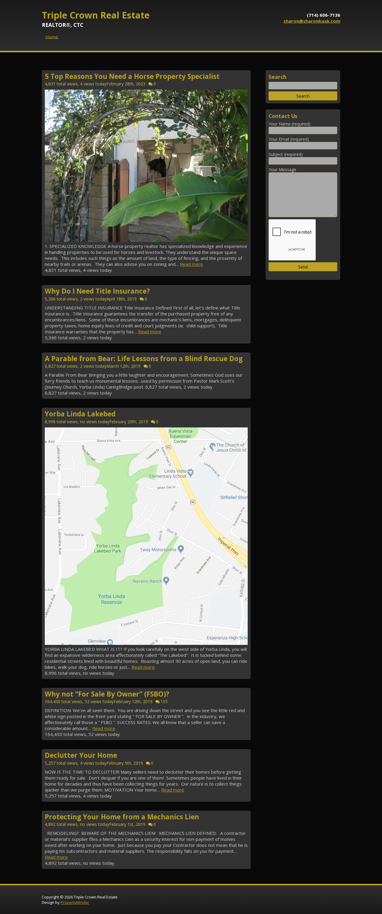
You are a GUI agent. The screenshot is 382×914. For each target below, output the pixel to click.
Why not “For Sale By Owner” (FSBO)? (107, 694)
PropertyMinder (75, 902)
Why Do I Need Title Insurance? (97, 291)
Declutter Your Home (81, 755)
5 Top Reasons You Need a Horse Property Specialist (132, 76)
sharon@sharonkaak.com (312, 21)
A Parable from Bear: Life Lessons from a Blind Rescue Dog (144, 358)
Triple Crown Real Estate (96, 15)
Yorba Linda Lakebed (80, 414)
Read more (191, 264)
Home (51, 36)
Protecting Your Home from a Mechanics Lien (122, 816)
